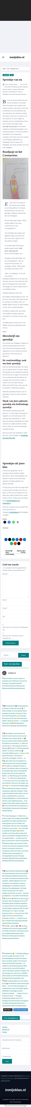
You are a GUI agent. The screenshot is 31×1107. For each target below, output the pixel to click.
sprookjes (18, 94)
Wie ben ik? (5, 1029)
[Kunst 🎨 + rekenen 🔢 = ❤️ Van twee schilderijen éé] (15, 938)
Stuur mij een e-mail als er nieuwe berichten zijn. (12, 637)
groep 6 (5, 89)
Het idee (4, 1027)
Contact (4, 1032)
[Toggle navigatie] (3, 57)
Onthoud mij (7, 1056)
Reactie (5, 574)
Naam (4, 600)
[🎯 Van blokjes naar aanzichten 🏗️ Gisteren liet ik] (15, 745)
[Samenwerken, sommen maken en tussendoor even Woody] (15, 690)
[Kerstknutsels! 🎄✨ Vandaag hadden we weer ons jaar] (15, 965)
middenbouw (13, 91)
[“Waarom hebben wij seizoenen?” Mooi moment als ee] (15, 855)
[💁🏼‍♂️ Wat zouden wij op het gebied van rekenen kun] (15, 773)
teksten (24, 94)
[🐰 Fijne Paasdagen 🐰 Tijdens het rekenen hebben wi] (15, 828)
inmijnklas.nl (17, 57)
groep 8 (16, 89)
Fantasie (15, 87)
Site (3, 616)
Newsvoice (25, 1099)
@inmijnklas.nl (14, 512)
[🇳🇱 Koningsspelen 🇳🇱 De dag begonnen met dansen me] (15, 718)
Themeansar (17, 1102)
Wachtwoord (6, 1048)
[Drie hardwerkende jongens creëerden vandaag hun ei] (15, 800)
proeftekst (6, 94)
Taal (11, 75)
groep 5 (26, 87)
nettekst (20, 91)
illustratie (21, 89)
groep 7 (11, 89)
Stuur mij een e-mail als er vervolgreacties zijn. (15, 628)
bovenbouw (8, 87)
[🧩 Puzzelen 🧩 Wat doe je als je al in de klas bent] (15, 910)
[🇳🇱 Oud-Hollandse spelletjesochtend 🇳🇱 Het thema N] (15, 883)
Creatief (5, 75)
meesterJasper (13, 84)
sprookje (12, 94)
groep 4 (21, 87)
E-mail (4, 608)
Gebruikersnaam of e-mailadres (11, 1040)
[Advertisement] (15, 37)
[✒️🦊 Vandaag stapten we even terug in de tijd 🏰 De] (15, 993)
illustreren (6, 91)
